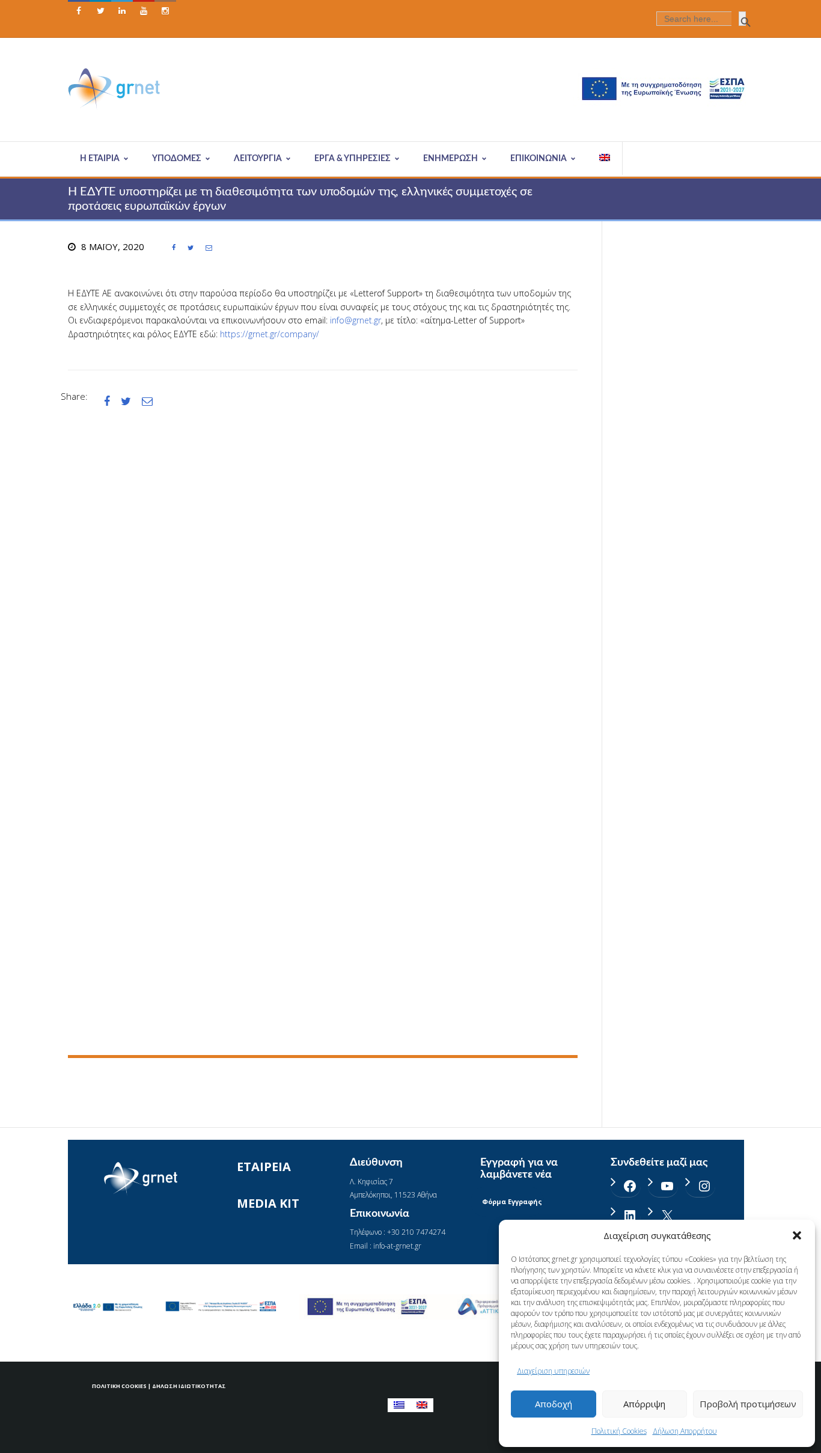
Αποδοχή (553, 1404)
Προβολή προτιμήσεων (748, 1404)
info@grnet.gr (355, 320)
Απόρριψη (644, 1404)
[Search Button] (742, 18)
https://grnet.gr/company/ (269, 334)
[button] (797, 1235)
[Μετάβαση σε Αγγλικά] (605, 158)
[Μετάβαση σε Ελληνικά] (399, 1405)
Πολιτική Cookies (619, 1431)
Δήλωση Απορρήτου (685, 1431)
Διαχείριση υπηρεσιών (553, 1371)
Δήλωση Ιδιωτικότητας (189, 1386)
